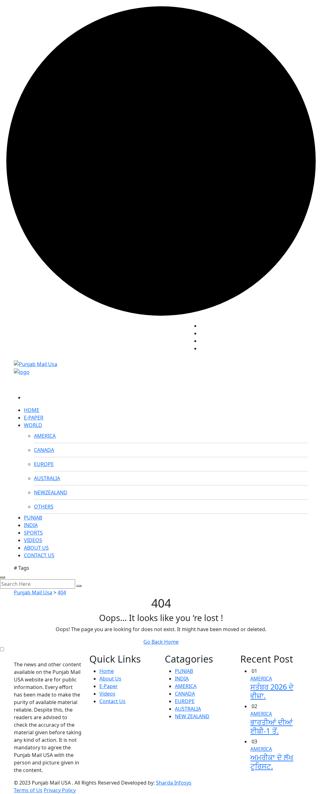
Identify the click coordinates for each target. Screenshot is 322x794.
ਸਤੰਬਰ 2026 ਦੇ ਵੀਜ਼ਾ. (271, 691)
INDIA (31, 525)
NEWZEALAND (50, 492)
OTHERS (43, 506)
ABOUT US (36, 547)
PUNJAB (33, 517)
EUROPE (44, 464)
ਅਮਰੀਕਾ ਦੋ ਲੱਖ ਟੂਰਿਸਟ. (271, 761)
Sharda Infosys (174, 782)
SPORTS (33, 532)
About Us (110, 678)
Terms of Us (28, 790)
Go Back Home (161, 641)
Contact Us (112, 701)
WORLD (33, 425)
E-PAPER (33, 417)
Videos (107, 693)
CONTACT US (39, 555)
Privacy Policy (60, 790)
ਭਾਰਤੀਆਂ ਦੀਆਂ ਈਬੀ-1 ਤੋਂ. (271, 726)
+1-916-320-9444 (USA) (156, 335)
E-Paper (108, 686)
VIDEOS (33, 540)
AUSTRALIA (47, 478)
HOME (31, 410)
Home (106, 671)
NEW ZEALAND (192, 716)
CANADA (44, 450)
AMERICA (45, 435)
